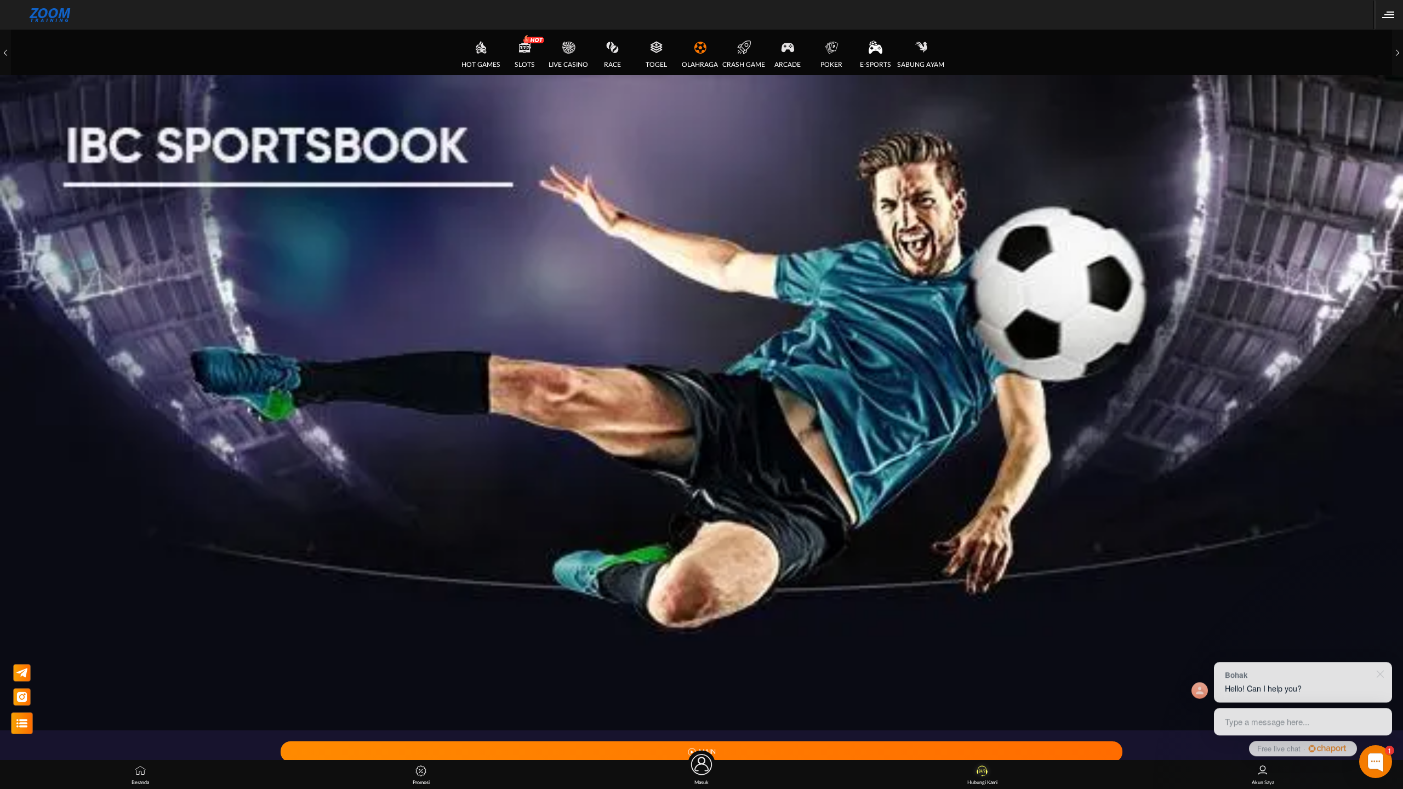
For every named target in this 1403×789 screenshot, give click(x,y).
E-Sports (875, 64)
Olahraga (700, 64)
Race (612, 64)
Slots (525, 64)
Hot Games (480, 64)
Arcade (787, 64)
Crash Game (743, 64)
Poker (831, 64)
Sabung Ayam (920, 64)
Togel (656, 64)
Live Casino (568, 64)
